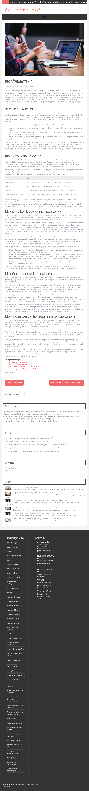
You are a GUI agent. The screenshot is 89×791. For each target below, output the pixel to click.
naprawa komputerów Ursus (14, 655)
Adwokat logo (12, 543)
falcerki (9, 592)
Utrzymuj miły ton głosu (45, 591)
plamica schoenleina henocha (14, 685)
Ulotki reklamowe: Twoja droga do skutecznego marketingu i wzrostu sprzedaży (32, 451)
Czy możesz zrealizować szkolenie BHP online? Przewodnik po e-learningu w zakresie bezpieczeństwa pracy (42, 416)
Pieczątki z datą (12, 679)
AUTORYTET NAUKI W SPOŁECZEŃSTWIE (66, 383)
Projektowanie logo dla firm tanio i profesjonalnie (15, 699)
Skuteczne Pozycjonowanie (13, 752)
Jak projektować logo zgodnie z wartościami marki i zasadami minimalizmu (31, 421)
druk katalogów (12, 588)
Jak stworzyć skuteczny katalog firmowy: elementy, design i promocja (37, 519)
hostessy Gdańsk (13, 610)
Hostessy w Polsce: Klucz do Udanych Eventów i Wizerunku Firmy (27, 441)
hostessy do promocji (14, 606)
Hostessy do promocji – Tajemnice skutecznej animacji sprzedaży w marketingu (40, 513)
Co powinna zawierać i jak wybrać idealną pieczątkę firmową (33, 493)
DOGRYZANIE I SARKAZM (18, 364)
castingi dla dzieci (13, 564)
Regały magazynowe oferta (14, 728)
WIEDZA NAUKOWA (14, 383)
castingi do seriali (13, 569)
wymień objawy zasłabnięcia (12, 770)
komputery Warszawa (14, 638)
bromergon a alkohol (14, 556)
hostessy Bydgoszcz (14, 597)
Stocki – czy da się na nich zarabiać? (25, 487)
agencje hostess (12, 547)
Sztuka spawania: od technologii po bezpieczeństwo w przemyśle (35, 508)
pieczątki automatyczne (15, 675)
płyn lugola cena (12, 719)
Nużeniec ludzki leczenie (18, 362)
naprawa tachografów (15, 660)
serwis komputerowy (14, 740)
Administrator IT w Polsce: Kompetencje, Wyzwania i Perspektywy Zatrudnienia (40, 500)
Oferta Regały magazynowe (12, 665)
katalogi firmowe (13, 634)
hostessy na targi (13, 623)
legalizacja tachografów (15, 649)
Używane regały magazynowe (12, 763)
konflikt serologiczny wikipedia (14, 644)
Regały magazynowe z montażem (15, 735)
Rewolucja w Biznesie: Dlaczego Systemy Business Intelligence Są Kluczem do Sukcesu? (35, 445)
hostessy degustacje (14, 601)
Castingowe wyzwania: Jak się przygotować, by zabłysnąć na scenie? (29, 438)
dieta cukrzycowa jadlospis (13, 583)
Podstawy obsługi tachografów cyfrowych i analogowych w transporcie (35, 2)
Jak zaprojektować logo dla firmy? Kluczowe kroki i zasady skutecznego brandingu (39, 369)
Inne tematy (10, 372)
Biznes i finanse (10, 468)
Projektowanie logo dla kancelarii (15, 707)
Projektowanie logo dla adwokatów (15, 691)
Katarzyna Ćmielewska (26, 86)
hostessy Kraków (13, 614)
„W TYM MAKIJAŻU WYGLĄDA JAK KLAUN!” (24, 367)
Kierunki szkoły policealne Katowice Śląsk (44, 596)
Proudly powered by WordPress (14, 784)
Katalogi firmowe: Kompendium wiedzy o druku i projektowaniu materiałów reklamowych (35, 448)
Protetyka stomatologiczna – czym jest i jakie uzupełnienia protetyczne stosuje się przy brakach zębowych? (42, 412)
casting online (12, 573)
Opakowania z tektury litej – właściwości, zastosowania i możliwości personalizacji (33, 414)
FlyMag (33, 784)
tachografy (11, 758)
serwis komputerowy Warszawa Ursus (14, 746)
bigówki (9, 551)
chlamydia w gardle (14, 577)
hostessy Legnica (13, 619)
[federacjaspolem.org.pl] (22, 9)
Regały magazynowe (14, 723)
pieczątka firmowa (13, 671)
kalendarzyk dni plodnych (12, 628)
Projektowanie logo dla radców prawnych (15, 713)
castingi (10, 560)
